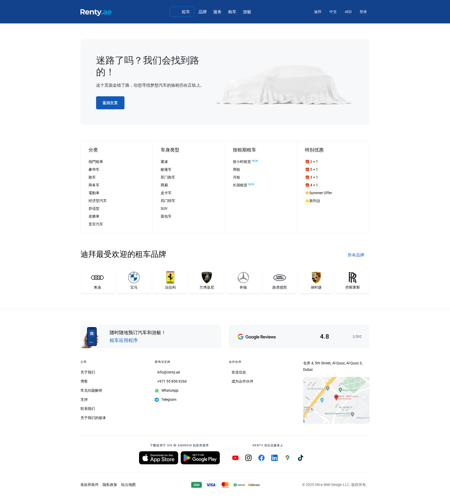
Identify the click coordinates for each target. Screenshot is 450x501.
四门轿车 (168, 201)
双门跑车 (168, 177)
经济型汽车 (98, 201)
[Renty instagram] (248, 457)
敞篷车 (166, 169)
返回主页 (110, 103)
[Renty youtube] (235, 457)
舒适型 (94, 208)
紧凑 (164, 162)
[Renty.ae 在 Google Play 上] (200, 457)
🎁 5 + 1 (311, 169)
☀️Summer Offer (318, 193)
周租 (236, 169)
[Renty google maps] (287, 457)
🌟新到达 (312, 201)
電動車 (94, 193)
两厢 (164, 185)
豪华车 (94, 169)
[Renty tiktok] (300, 457)
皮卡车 (166, 193)
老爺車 (94, 216)
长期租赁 (243, 185)
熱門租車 (96, 162)
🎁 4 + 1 (311, 185)
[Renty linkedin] (274, 457)
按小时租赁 (245, 161)
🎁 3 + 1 (311, 177)
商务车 (94, 185)
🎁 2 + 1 (311, 162)
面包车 (166, 216)
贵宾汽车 (96, 224)
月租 (236, 177)
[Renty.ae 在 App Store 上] (158, 457)
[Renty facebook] (261, 457)
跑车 (92, 177)
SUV (164, 208)
